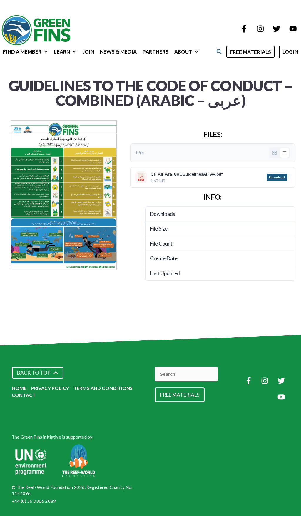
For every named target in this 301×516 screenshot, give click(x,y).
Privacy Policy (50, 388)
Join (88, 52)
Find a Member (22, 52)
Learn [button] (62, 52)
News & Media (118, 52)
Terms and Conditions (103, 388)
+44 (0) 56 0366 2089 (34, 501)
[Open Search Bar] (219, 51)
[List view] (284, 153)
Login (290, 52)
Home (19, 388)
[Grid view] (274, 153)
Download (277, 177)
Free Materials (250, 52)
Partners (155, 52)
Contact (24, 395)
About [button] (183, 52)
